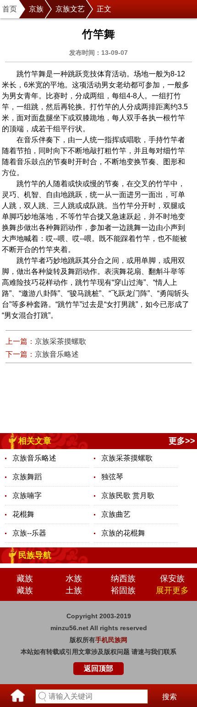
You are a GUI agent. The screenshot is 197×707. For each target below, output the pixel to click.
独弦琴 (112, 477)
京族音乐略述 (57, 354)
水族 (74, 578)
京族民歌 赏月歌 (127, 495)
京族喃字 (27, 495)
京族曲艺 (116, 514)
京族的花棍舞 (123, 533)
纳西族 (123, 578)
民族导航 (34, 555)
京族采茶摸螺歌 (60, 341)
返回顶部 (98, 668)
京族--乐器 (29, 533)
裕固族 (123, 590)
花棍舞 (23, 514)
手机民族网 (111, 639)
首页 (9, 9)
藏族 (24, 578)
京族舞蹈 (27, 477)
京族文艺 (70, 9)
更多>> (182, 440)
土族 (74, 590)
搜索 (169, 697)
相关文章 (34, 440)
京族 (36, 9)
